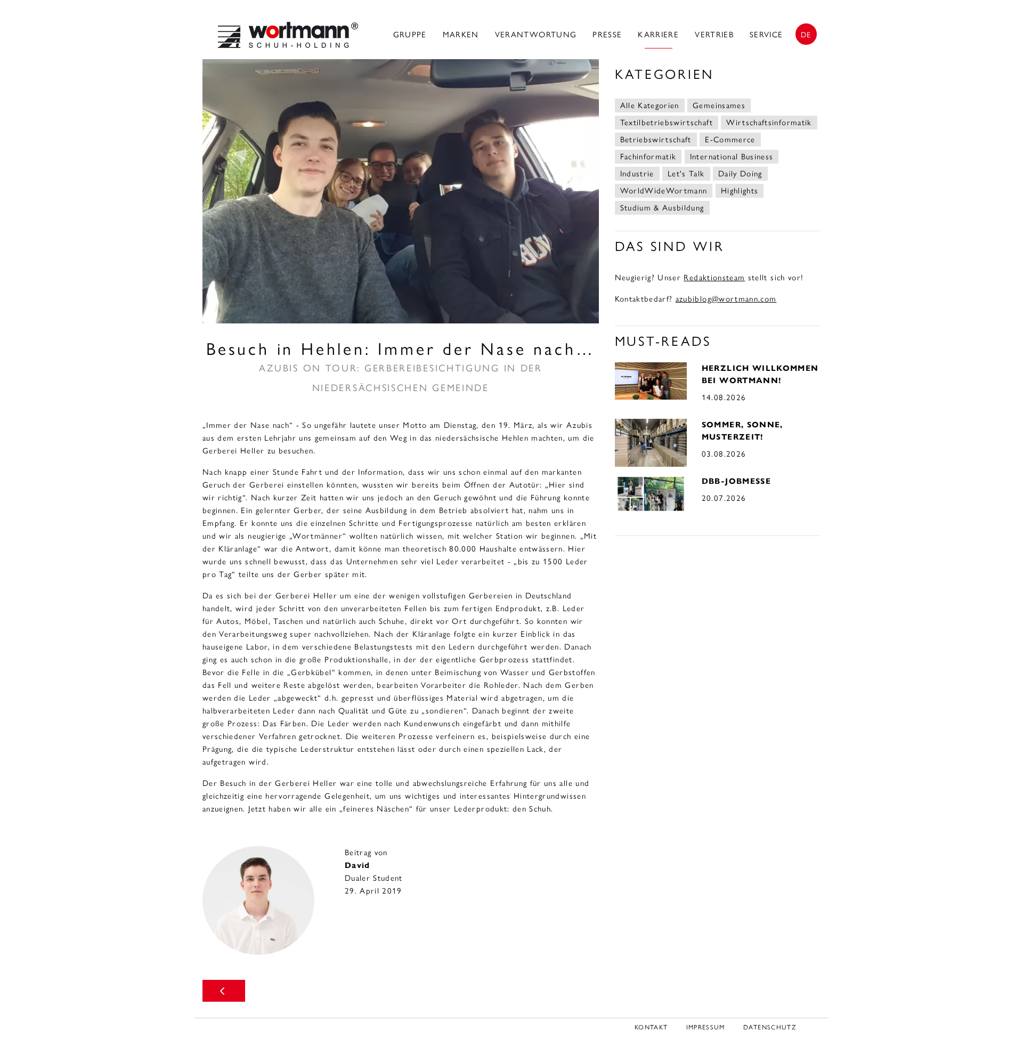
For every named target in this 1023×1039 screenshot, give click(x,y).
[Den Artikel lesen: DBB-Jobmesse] (651, 493)
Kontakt (651, 1027)
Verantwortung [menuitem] (536, 34)
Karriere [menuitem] (658, 34)
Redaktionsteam (714, 277)
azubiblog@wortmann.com (726, 299)
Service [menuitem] (766, 34)
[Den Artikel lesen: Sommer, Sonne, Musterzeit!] (651, 442)
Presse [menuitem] (607, 34)
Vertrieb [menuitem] (714, 34)
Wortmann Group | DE (288, 34)
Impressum (705, 1027)
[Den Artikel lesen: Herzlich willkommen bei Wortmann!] (651, 380)
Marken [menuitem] (461, 34)
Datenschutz (770, 1027)
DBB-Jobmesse (736, 481)
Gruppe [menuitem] (410, 34)
